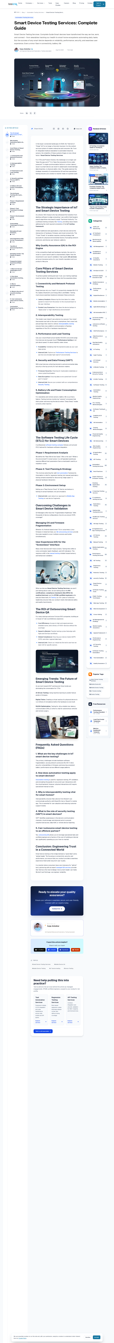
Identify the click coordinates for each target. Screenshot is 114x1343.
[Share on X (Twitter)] (30, 113)
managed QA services (63, 867)
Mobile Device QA (96, 684)
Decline (88, 1337)
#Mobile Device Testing (39, 968)
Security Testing (43, 385)
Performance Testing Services (66, 352)
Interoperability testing (66, 324)
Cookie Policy (22, 1338)
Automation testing (42, 780)
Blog (23, 12)
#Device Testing (68, 968)
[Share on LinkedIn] (26, 113)
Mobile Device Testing (97, 687)
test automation (62, 473)
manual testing (55, 553)
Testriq (59, 222)
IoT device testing (96, 691)
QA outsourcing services (64, 532)
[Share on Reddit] (67, 129)
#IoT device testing (54, 968)
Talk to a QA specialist (42, 1031)
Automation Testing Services (35, 12)
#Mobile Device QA (59, 964)
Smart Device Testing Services (97, 680)
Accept (96, 1337)
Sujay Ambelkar (25, 49)
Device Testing (95, 694)
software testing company (54, 445)
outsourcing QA (44, 835)
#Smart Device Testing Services (41, 964)
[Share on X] (58, 129)
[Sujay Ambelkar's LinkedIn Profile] (32, 49)
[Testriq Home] (13, 4)
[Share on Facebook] (34, 113)
